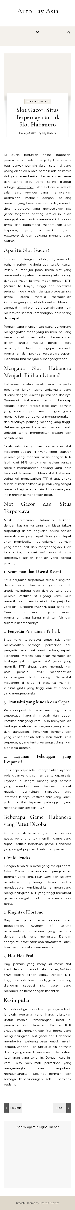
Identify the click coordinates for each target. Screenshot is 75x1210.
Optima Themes (49, 1202)
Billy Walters (49, 133)
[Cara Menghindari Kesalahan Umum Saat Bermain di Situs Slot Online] (62, 1108)
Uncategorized (38, 101)
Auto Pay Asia (37, 11)
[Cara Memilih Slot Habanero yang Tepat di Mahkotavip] (12, 1108)
